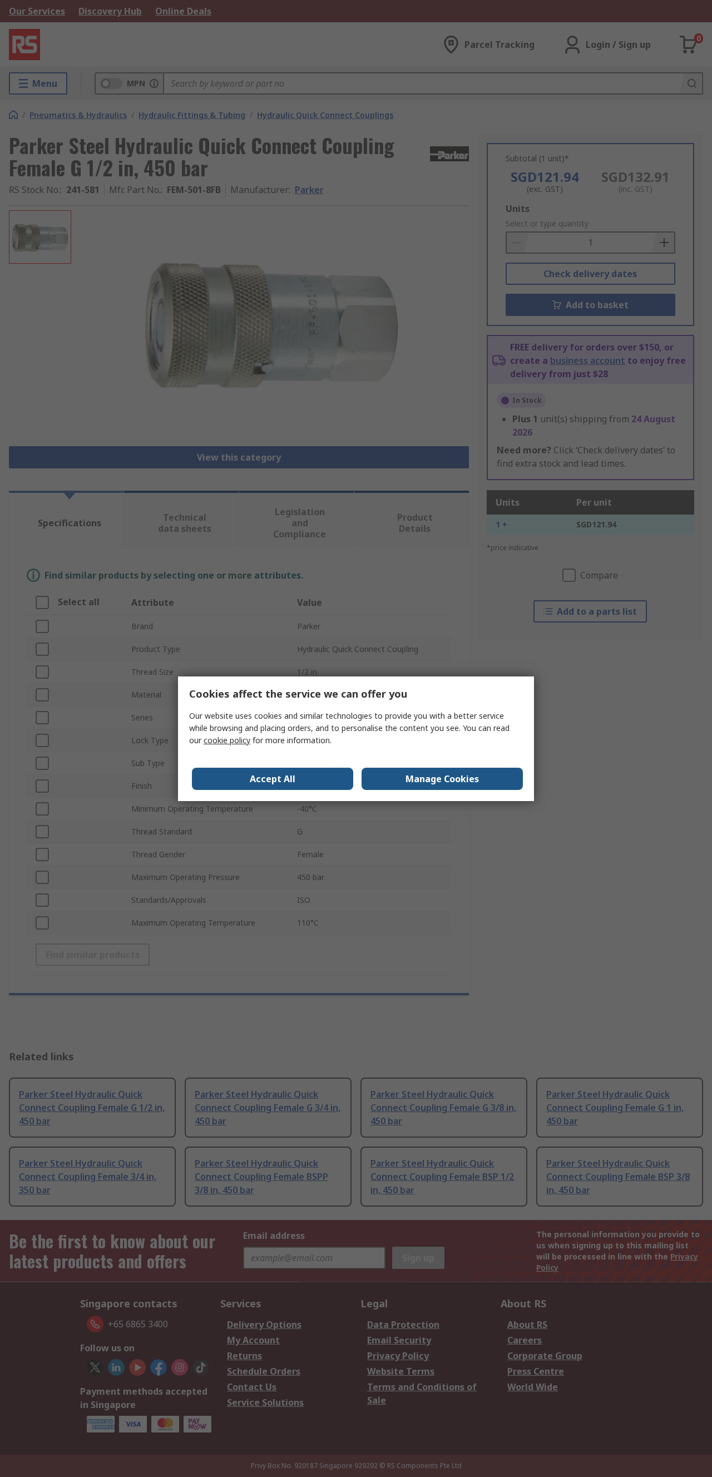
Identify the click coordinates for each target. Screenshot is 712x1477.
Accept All (272, 779)
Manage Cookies (442, 779)
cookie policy (227, 740)
